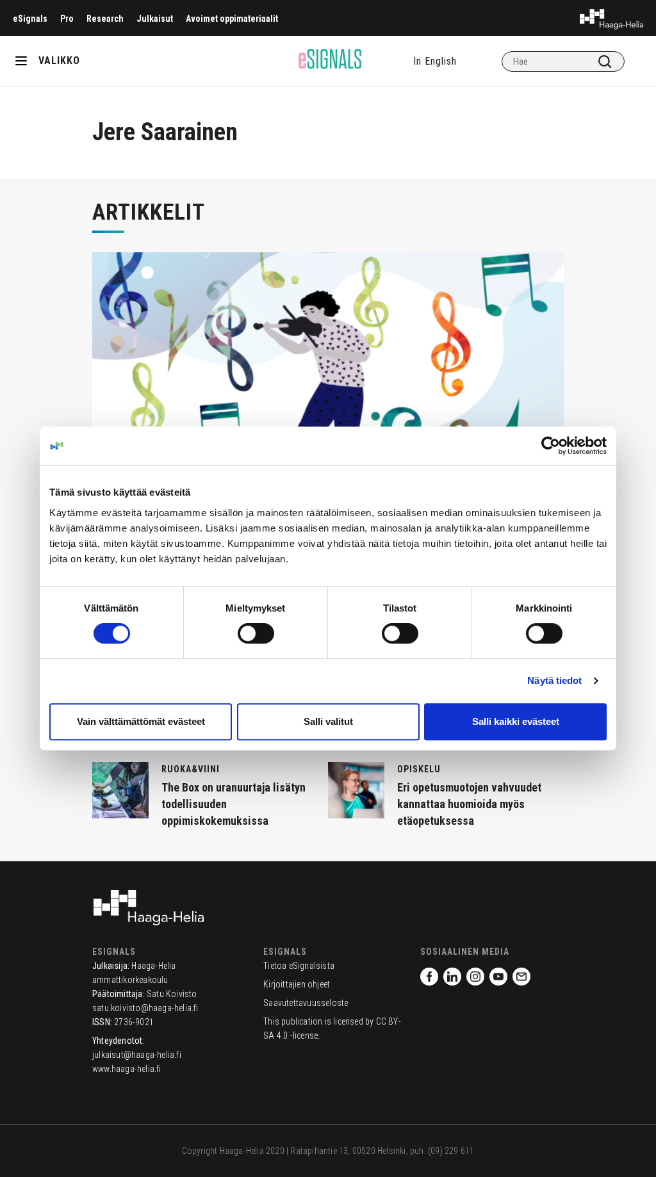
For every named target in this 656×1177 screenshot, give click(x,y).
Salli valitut (328, 721)
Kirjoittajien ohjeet (296, 984)
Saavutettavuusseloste (305, 1003)
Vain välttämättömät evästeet (141, 721)
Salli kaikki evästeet (515, 721)
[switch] (256, 633)
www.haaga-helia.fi (126, 1069)
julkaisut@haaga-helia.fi (136, 1055)
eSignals (30, 18)
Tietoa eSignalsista (298, 966)
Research (105, 18)
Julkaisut (154, 18)
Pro (67, 18)
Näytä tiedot (554, 680)
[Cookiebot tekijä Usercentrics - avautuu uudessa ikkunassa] (551, 445)
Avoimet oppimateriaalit (232, 18)
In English (435, 61)
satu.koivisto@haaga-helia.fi (145, 1008)
